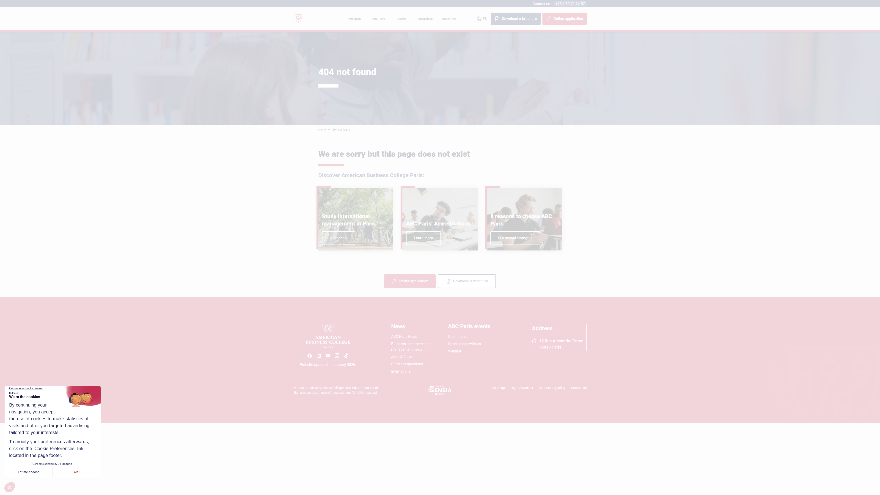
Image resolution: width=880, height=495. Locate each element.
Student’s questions (407, 364)
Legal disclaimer (521, 388)
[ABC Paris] (309, 355)
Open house (457, 336)
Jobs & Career (402, 357)
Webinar (454, 351)
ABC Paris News (404, 336)
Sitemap (499, 388)
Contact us (579, 388)
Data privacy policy (552, 388)
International (401, 371)
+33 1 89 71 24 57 (570, 4)
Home (322, 129)
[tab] (355, 18)
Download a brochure (519, 18)
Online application (568, 18)
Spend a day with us (464, 344)
